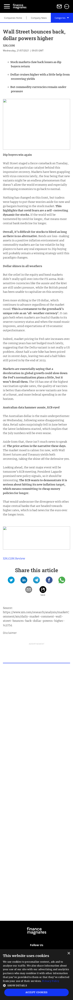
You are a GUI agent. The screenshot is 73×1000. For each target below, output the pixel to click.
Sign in (67, 6)
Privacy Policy (50, 981)
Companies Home (13, 17)
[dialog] (36, 974)
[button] (36, 985)
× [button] (68, 953)
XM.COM (9, 45)
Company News (39, 17)
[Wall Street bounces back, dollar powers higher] (11, 581)
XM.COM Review (14, 558)
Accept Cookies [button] (36, 992)
